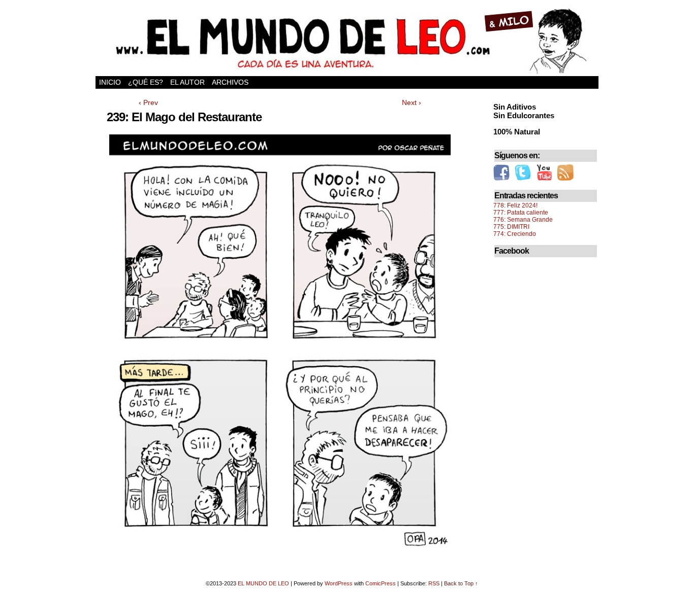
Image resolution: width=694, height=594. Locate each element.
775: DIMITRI (511, 226)
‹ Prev (148, 102)
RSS (433, 583)
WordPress (339, 583)
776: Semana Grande (523, 219)
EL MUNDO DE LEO (263, 583)
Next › (411, 102)
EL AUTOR (187, 82)
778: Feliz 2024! (515, 205)
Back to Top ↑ (461, 583)
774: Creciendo (514, 233)
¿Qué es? (145, 82)
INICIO (110, 82)
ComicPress (380, 583)
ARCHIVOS (230, 82)
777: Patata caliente (520, 212)
